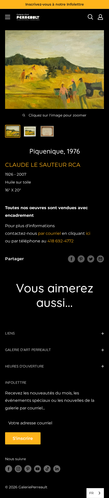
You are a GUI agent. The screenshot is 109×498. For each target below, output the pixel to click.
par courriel (49, 233)
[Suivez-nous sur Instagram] (18, 468)
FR (91, 493)
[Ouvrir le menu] (7, 17)
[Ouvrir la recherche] (90, 17)
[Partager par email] (100, 259)
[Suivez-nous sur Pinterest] (27, 468)
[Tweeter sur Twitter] (90, 259)
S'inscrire (23, 438)
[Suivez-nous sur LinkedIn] (56, 468)
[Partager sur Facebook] (71, 259)
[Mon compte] (100, 17)
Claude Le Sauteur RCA (42, 164)
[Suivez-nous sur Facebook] (8, 468)
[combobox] (95, 493)
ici (88, 233)
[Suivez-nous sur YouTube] (37, 468)
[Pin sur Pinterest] (81, 259)
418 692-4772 (60, 241)
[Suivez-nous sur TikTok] (47, 468)
